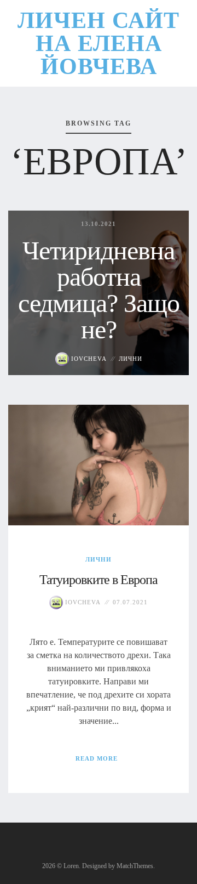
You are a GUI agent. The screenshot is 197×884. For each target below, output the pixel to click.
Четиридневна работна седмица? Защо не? (98, 290)
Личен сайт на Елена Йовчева (98, 43)
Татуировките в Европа (98, 580)
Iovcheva (88, 358)
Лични (130, 358)
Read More (97, 758)
